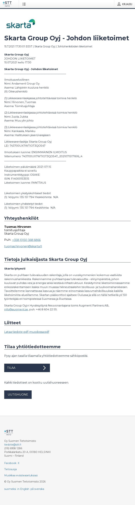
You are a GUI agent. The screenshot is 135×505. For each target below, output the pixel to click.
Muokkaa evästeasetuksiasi (21, 475)
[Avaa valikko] (24, 4)
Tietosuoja (10, 469)
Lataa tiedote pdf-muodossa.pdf (26, 332)
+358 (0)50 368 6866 (26, 240)
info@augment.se (16, 309)
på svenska (37, 489)
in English (23, 489)
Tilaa (11, 367)
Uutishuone (18, 394)
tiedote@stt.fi (12, 444)
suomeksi (10, 489)
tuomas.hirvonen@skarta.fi (23, 246)
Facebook (10, 463)
